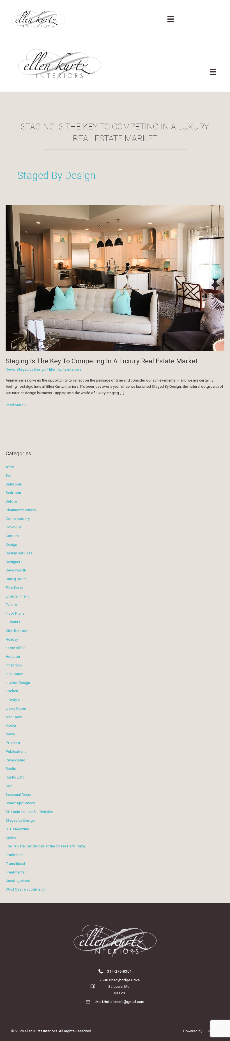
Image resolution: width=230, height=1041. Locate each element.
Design (11, 544)
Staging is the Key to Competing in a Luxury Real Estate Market (101, 361)
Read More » (16, 405)
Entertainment (17, 596)
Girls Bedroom (17, 630)
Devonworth (16, 570)
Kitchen (12, 691)
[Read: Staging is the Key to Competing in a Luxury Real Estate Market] (115, 278)
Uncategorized (18, 880)
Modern (12, 725)
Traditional (14, 854)
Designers (14, 561)
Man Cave (14, 717)
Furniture (13, 622)
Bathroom (14, 484)
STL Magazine (17, 829)
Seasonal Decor (19, 794)
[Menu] (170, 19)
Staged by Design (31, 369)
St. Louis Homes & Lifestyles (29, 811)
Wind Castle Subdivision (26, 889)
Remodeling (15, 760)
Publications (16, 751)
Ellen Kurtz (14, 587)
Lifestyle (13, 699)
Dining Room (16, 579)
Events (11, 604)
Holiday (12, 639)
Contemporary (18, 518)
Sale (9, 786)
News (10, 369)
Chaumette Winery (21, 510)
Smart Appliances (20, 803)
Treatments (15, 872)
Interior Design (18, 682)
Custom (12, 535)
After (10, 466)
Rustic (11, 768)
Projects (13, 742)
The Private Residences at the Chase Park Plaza (45, 846)
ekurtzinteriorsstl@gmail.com (119, 1001)
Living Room (16, 708)
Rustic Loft (15, 777)
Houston (13, 656)
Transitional (15, 863)
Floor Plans (15, 613)
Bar (8, 475)
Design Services (19, 553)
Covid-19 (13, 527)
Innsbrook (14, 665)
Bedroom (13, 492)
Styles (11, 837)
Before (11, 501)
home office (15, 647)
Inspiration (14, 673)
